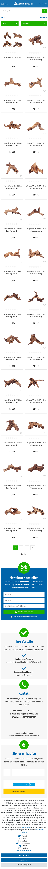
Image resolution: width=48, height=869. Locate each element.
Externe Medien (25, 843)
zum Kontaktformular (24, 733)
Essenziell (25, 836)
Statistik (25, 838)
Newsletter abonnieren (25, 612)
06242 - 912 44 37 (27, 710)
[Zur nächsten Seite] (32, 547)
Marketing (25, 841)
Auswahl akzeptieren (24, 865)
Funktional (25, 848)
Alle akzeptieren (24, 855)
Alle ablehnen (24, 860)
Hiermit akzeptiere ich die (25, 616)
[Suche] (44, 11)
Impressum (26, 827)
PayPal (25, 846)
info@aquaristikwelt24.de (27, 714)
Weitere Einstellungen (24, 851)
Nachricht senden (29, 717)
